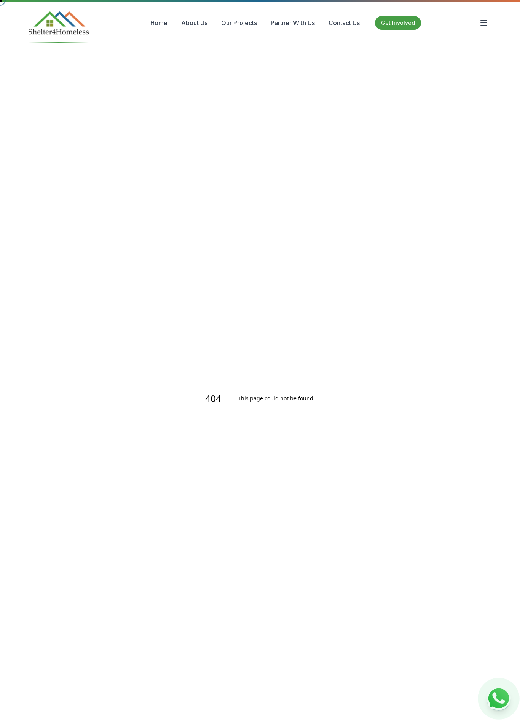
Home (158, 23)
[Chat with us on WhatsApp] (499, 698)
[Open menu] (483, 22)
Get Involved (398, 22)
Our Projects (239, 23)
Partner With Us (293, 23)
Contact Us (344, 23)
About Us (194, 23)
